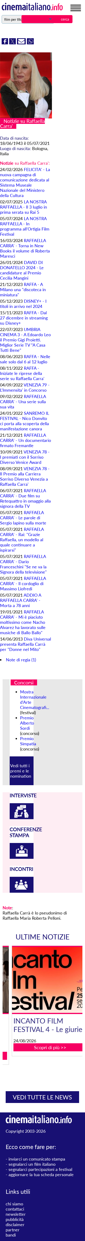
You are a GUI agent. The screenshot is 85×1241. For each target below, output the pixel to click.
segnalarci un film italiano (31, 1164)
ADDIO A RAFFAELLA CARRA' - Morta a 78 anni (20, 600)
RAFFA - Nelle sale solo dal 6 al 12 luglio (25, 359)
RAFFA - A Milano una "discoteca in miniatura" (23, 289)
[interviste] (22, 817)
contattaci (15, 1209)
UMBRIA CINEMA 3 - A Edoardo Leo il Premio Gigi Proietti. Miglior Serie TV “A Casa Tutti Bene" (25, 340)
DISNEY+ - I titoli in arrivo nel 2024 (23, 303)
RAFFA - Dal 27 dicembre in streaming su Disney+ (24, 318)
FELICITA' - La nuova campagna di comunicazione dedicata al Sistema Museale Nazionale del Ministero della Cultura (25, 182)
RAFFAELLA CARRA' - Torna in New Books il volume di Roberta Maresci (25, 248)
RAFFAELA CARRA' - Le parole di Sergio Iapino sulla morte (23, 517)
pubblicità (15, 1219)
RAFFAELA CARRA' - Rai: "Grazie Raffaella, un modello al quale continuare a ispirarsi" (22, 540)
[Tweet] (13, 42)
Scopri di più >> (45, 1047)
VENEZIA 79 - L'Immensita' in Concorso (25, 387)
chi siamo (14, 1203)
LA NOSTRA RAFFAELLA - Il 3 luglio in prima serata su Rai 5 (23, 207)
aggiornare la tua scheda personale (41, 1174)
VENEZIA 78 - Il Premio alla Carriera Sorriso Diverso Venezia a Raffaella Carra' (25, 476)
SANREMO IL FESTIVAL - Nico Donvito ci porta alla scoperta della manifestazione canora (24, 421)
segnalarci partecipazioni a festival (40, 1169)
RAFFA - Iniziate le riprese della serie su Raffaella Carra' (22, 373)
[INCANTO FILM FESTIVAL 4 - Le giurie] (45, 980)
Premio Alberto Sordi (27, 723)
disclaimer (15, 1224)
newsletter (16, 1214)
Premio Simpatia (28, 741)
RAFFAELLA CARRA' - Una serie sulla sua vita (23, 401)
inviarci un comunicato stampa (36, 1158)
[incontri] (22, 891)
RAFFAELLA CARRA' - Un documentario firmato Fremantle (25, 440)
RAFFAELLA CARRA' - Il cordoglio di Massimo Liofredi (23, 583)
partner (13, 1229)
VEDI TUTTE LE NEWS (42, 1097)
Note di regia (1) (21, 659)
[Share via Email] (22, 42)
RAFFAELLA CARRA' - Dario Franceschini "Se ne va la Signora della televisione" (23, 564)
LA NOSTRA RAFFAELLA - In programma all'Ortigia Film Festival (24, 226)
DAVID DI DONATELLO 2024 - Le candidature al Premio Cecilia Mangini (22, 270)
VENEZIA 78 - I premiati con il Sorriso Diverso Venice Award (25, 457)
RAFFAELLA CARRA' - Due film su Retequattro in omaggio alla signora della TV (25, 498)
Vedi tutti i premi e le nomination (20, 771)
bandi (11, 1234)
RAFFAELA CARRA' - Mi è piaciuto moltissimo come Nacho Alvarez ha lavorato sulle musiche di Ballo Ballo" (23, 622)
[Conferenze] (22, 857)
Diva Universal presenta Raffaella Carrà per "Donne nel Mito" (25, 644)
